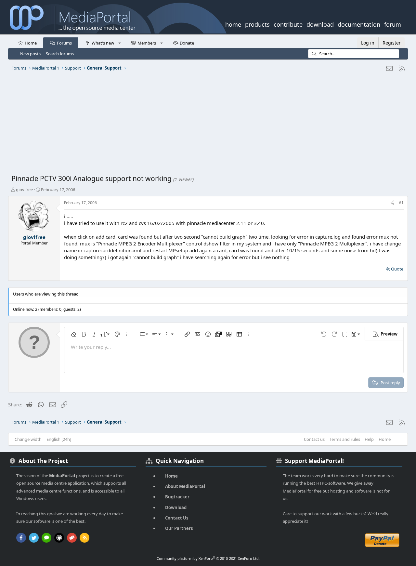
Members (146, 43)
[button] (119, 42)
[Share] (392, 203)
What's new (103, 43)
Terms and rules (345, 439)
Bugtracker (177, 497)
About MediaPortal (185, 486)
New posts (30, 54)
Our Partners (179, 528)
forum (392, 23)
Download (176, 507)
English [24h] (58, 439)
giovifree (24, 189)
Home (31, 43)
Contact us (314, 439)
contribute (288, 23)
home (233, 23)
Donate (187, 43)
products (257, 23)
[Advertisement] (206, 125)
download (320, 23)
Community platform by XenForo (208, 558)
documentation (359, 23)
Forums (64, 43)
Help (369, 439)
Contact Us (176, 518)
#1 (401, 202)
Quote (397, 269)
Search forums (60, 54)
